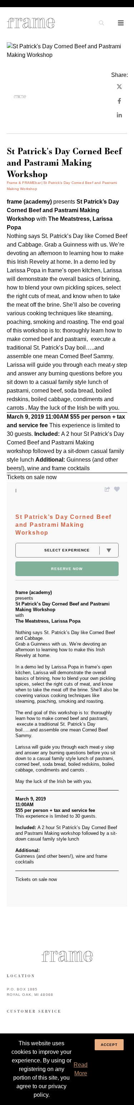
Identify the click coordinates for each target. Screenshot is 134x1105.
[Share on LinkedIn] (119, 115)
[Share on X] (119, 86)
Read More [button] (81, 1069)
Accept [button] (109, 1045)
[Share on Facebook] (119, 101)
